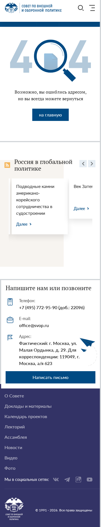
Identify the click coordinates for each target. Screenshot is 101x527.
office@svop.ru (34, 325)
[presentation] (83, 164)
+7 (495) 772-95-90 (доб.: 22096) (51, 307)
